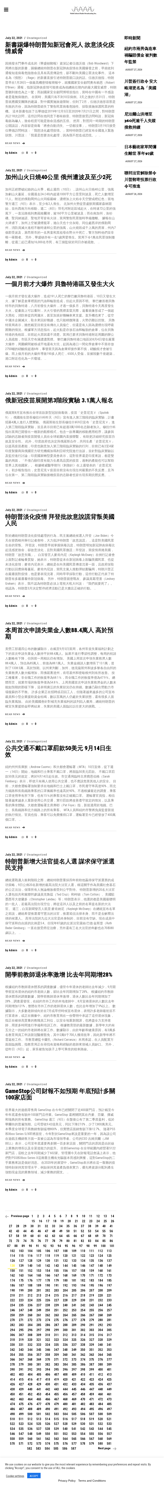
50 (68, 1231)
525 (38, 1424)
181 (74, 1280)
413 (109, 1374)
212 (30, 1295)
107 (56, 1251)
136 (100, 1261)
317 (109, 1335)
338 (82, 1345)
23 (90, 1221)
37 (82, 1226)
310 (47, 1335)
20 (69, 1221)
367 (21, 1359)
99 (95, 1246)
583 (38, 1448)
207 (91, 1290)
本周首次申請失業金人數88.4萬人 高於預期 (59, 633)
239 (56, 1305)
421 (74, 1379)
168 (65, 1275)
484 (100, 1404)
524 (30, 1424)
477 (38, 1404)
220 (100, 1295)
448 (100, 1389)
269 (109, 1315)
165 (38, 1275)
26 (112, 1221)
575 (56, 1443)
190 (47, 1285)
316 (100, 1335)
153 (38, 1271)
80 (68, 1241)
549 (38, 1434)
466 (47, 1399)
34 (60, 1226)
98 (88, 1246)
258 (12, 1315)
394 (47, 1369)
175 (21, 1280)
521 (109, 1419)
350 (82, 1350)
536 (30, 1429)
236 (30, 1305)
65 (68, 1236)
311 (56, 1335)
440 (30, 1389)
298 (47, 1330)
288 (65, 1325)
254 (82, 1310)
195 (91, 1285)
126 (12, 1261)
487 (21, 1409)
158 (82, 1271)
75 (32, 1241)
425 (109, 1379)
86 (111, 1241)
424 (100, 1379)
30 (32, 1226)
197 (109, 1285)
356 (30, 1355)
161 (109, 1271)
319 (21, 1340)
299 (56, 1330)
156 (65, 1271)
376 (100, 1359)
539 (56, 1429)
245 (109, 1305)
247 (21, 1310)
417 (38, 1379)
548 (30, 1434)
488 (30, 1409)
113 (109, 1251)
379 (21, 1364)
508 (100, 1414)
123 (91, 1256)
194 (82, 1285)
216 (65, 1295)
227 (56, 1300)
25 (105, 1221)
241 (74, 1305)
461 (109, 1394)
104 (30, 1251)
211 (21, 1295)
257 (109, 1310)
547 (21, 1434)
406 (47, 1374)
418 (47, 1379)
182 (82, 1280)
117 (38, 1256)
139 (21, 1266)
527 (56, 1424)
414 (12, 1379)
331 (21, 1345)
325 (74, 1340)
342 (12, 1350)
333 (38, 1345)
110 (82, 1251)
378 (12, 1364)
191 (56, 1285)
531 (91, 1424)
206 (82, 1290)
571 (21, 1443)
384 (65, 1364)
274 (47, 1320)
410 (82, 1374)
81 (75, 1241)
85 (104, 1241)
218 (82, 1295)
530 (82, 1424)
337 (74, 1345)
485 (109, 1404)
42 (10, 1231)
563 (56, 1439)
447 (91, 1389)
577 (74, 1443)
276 (65, 1320)
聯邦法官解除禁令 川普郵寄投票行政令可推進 (140, 180)
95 (66, 1246)
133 (74, 1261)
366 (12, 1359)
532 (100, 1424)
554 (82, 1434)
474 (12, 1404)
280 (100, 1320)
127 (21, 1261)
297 (38, 1330)
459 (91, 1394)
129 (38, 1261)
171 (91, 1275)
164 (30, 1275)
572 (30, 1443)
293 (109, 1325)
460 (100, 1394)
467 (56, 1399)
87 (8, 1246)
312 (65, 1335)
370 (47, 1359)
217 (74, 1295)
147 (91, 1266)
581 (109, 1443)
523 (21, 1424)
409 (74, 1374)
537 (38, 1429)
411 (91, 1374)
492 (65, 1409)
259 (21, 1315)
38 (89, 1226)
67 (82, 1236)
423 (91, 1379)
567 (91, 1439)
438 (12, 1389)
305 (109, 1330)
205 (74, 1290)
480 (65, 1404)
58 (17, 1236)
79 (60, 1241)
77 (46, 1241)
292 (100, 1325)
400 (100, 1369)
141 (38, 1266)
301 (74, 1330)
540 (65, 1429)
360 (65, 1355)
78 (53, 1241)
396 (65, 1369)
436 (100, 1384)
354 (12, 1355)
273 (38, 1320)
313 (74, 1335)
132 (65, 1261)
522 (12, 1424)
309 (38, 1335)
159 (91, 1271)
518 (82, 1419)
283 (21, 1325)
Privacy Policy (67, 1480)
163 (21, 1275)
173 (109, 1275)
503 (56, 1414)
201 (38, 1290)
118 (47, 1256)
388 (100, 1364)
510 (12, 1419)
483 (91, 1404)
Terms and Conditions (92, 1480)
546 (12, 1434)
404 (30, 1374)
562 (47, 1439)
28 (17, 1226)
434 (82, 1384)
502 (47, 1414)
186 (12, 1285)
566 (82, 1439)
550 (47, 1434)
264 (65, 1315)
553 (74, 1434)
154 (47, 1271)
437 (109, 1384)
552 (65, 1434)
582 (29, 1448)
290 (82, 1325)
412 (100, 1374)
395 (56, 1369)
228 (65, 1300)
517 (74, 1419)
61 (39, 1236)
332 (30, 1345)
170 (82, 1275)
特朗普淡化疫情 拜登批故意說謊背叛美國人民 (60, 520)
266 (82, 1315)
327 (91, 1340)
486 (12, 1409)
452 (30, 1394)
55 (104, 1231)
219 (91, 1295)
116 (30, 1256)
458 (82, 1394)
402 (12, 1374)
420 (65, 1379)
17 (47, 1221)
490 (47, 1409)
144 (65, 1266)
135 (91, 1261)
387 (91, 1364)
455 (56, 1394)
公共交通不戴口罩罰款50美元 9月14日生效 (58, 751)
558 (12, 1439)
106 (47, 1251)
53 (89, 1231)
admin (13, 152)
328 (100, 1340)
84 (96, 1241)
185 (109, 1280)
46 (39, 1231)
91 (37, 1246)
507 (91, 1414)
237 (38, 1305)
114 (12, 1256)
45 (32, 1231)
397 (74, 1369)
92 (44, 1246)
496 (100, 1409)
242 (82, 1305)
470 (82, 1399)
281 (109, 1320)
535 (21, 1429)
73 (17, 1241)
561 (38, 1439)
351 (91, 1350)
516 (65, 1419)
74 (24, 1241)
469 (74, 1399)
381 (38, 1364)
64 (60, 1236)
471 (91, 1399)
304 (100, 1330)
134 (82, 1261)
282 (12, 1325)
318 (12, 1340)
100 (103, 1246)
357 (38, 1355)
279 (91, 1320)
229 (74, 1300)
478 (47, 1404)
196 (100, 1285)
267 (91, 1315)
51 (75, 1231)
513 (38, 1419)
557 (109, 1434)
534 (12, 1429)
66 (75, 1236)
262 (47, 1315)
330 (12, 1345)
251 (56, 1310)
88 (16, 1246)
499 (21, 1414)
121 (74, 1256)
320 (30, 1340)
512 (30, 1419)
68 (89, 1236)
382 (47, 1364)
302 (82, 1330)
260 (30, 1315)
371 (56, 1359)
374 (82, 1359)
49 (60, 1231)
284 (30, 1325)
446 (82, 1389)
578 (82, 1443)
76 (39, 1241)
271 (21, 1320)
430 (47, 1384)
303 (91, 1330)
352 (100, 1350)
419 (56, 1379)
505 (74, 1414)
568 (100, 1439)
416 (30, 1379)
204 (65, 1290)
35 (68, 1226)
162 (12, 1275)
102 (12, 1251)
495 (91, 1409)
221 (109, 1295)
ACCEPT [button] (34, 1475)
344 (30, 1350)
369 (38, 1359)
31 (39, 1226)
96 (73, 1246)
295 (21, 1330)
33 (53, 1226)
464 (30, 1399)
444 (65, 1389)
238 (47, 1305)
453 (38, 1394)
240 (65, 1305)
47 (46, 1231)
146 (82, 1266)
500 (30, 1414)
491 (56, 1409)
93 (52, 1246)
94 (59, 1246)
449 (109, 1389)
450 (12, 1394)
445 (74, 1389)
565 (74, 1439)
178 (47, 1280)
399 (91, 1369)
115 (21, 1256)
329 (109, 1340)
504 (65, 1414)
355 (21, 1355)
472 (100, 1399)
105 (38, 1251)
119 (56, 1256)
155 (56, 1271)
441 (38, 1389)
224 (30, 1300)
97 (80, 1246)
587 (73, 1448)
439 (21, 1389)
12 (98, 1216)
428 (30, 1384)
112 (100, 1251)
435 (91, 1384)
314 (82, 1335)
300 (65, 1330)
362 (82, 1355)
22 (83, 1221)
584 (47, 1448)
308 (30, 1335)
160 (100, 1271)
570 (12, 1443)
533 (109, 1424)
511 (21, 1419)
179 (56, 1280)
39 (96, 1226)
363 (91, 1355)
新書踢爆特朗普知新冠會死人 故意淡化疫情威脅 (60, 48)
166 (47, 1275)
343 (21, 1350)
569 (109, 1439)
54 (96, 1231)
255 (91, 1310)
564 (65, 1439)
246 (12, 1310)
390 (12, 1369)
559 (21, 1439)
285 (38, 1325)
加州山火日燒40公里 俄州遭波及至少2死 (58, 177)
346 (47, 1350)
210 (12, 1295)
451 (21, 1394)
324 (65, 1340)
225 (38, 1300)
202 (47, 1290)
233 (109, 1300)
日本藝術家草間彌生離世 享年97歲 (140, 150)
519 (91, 1419)
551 (56, 1434)
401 (109, 1369)
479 (56, 1404)
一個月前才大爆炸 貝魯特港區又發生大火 (60, 283)
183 (91, 1280)
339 (91, 1345)
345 (38, 1350)
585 (56, 1448)
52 (82, 1231)
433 (74, 1384)
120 (65, 1256)
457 (74, 1394)
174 (12, 1280)
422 (82, 1379)
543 (91, 1429)
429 (38, 1384)
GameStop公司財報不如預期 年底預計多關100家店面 (60, 1094)
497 (109, 1409)
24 (98, 1221)
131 (56, 1261)
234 (12, 1305)
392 (30, 1369)
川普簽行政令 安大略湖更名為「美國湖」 (140, 88)
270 (12, 1320)
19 (62, 1221)
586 (64, 1448)
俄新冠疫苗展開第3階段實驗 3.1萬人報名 (59, 400)
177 (38, 1280)
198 (12, 1290)
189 (38, 1285)
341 (109, 1345)
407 (56, 1374)
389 (109, 1364)
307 (21, 1335)
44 (24, 1231)
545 (109, 1429)
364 (100, 1355)
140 (30, 1266)
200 (30, 1290)
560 (30, 1439)
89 (23, 1246)
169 (74, 1275)
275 (56, 1320)
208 (100, 1290)
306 (12, 1335)
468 (65, 1399)
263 (56, 1315)
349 (74, 1350)
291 (91, 1325)
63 (53, 1236)
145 (74, 1266)
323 (56, 1340)
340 (100, 1345)
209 (109, 1290)
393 (38, 1369)
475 (21, 1404)
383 (56, 1364)
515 (56, 1419)
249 (38, 1310)
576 (65, 1443)
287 (56, 1325)
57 (10, 1236)
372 (65, 1359)
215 (56, 1295)
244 (100, 1305)
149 (109, 1266)
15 (33, 1221)
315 (91, 1335)
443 (56, 1389)
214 (47, 1295)
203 (56, 1290)
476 (30, 1404)
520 (100, 1419)
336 (65, 1345)
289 (74, 1325)
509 (109, 1414)
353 (109, 1350)
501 (38, 1414)
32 (46, 1226)
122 (82, 1256)
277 (74, 1320)
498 (12, 1414)
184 (100, 1280)
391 (21, 1369)
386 (82, 1364)
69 (96, 1236)
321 (38, 1340)
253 (74, 1310)
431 (56, 1384)
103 (21, 1251)
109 (74, 1251)
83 (89, 1241)
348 (65, 1350)
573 (38, 1443)
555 (91, 1434)
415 (21, 1379)
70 (104, 1236)
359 (56, 1355)
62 (46, 1236)
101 (112, 1246)
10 (83, 1216)
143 (56, 1266)
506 (82, 1414)
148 (100, 1266)
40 (104, 1226)
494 (82, 1409)
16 (40, 1221)
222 (12, 1300)
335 (56, 1345)
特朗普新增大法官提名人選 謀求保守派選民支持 (60, 864)
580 (100, 1443)
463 (21, 1399)
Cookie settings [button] (15, 1476)
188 (30, 1285)
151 (21, 1271)
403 (21, 1374)
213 (38, 1295)
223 (21, 1300)
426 (12, 1384)
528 (65, 1424)
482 (82, 1404)
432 (65, 1384)
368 (30, 1359)
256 (100, 1310)
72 (10, 1241)
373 (74, 1359)
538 (47, 1429)
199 (21, 1290)
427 (21, 1384)
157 (74, 1271)
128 (30, 1261)
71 (111, 1236)
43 (17, 1231)
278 (82, 1320)
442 (47, 1389)
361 (74, 1355)
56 (111, 1231)
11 (90, 1216)
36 (75, 1226)
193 (74, 1285)
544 (100, 1429)
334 (47, 1345)
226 (47, 1300)
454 (47, 1394)
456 (65, 1394)
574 (47, 1443)
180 (65, 1280)
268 (100, 1315)
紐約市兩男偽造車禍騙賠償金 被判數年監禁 (140, 55)
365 (109, 1355)
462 (12, 1399)
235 (21, 1305)
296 (30, 1330)
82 (82, 1241)
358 (47, 1355)
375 (91, 1359)
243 (91, 1305)
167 (56, 1275)
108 (65, 1251)
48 (53, 1231)
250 (47, 1310)
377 (109, 1359)
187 (21, 1285)
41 (111, 1226)
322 (47, 1340)
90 (30, 1246)
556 (100, 1434)
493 (74, 1409)
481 (74, 1404)
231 (91, 1300)
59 (24, 1236)
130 (47, 1261)
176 (30, 1280)
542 (82, 1429)
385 (74, 1364)
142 (47, 1266)
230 (82, 1300)
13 (105, 1216)
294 (12, 1330)
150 (12, 1271)
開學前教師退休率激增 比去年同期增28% (58, 974)
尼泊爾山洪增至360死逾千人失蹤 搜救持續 (140, 121)
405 (38, 1374)
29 (24, 1226)
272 (30, 1320)
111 (91, 1251)
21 (76, 1221)
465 (38, 1399)
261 (38, 1315)
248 (30, 1310)
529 (74, 1424)
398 (82, 1369)
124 (100, 1256)
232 (100, 1300)
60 (32, 1236)
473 (109, 1399)
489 (38, 1409)
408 (65, 1374)
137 (109, 1261)
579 (91, 1443)
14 (112, 1216)
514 (47, 1419)
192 (65, 1285)
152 (30, 1271)
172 (100, 1275)
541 (74, 1429)
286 (47, 1325)
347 (56, 1350)
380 (30, 1364)
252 (65, 1310)
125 (109, 1256)
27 (10, 1226)
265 (74, 1315)
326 (82, 1340)
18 (54, 1221)
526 (47, 1424)
